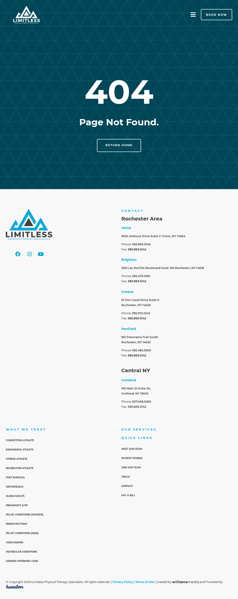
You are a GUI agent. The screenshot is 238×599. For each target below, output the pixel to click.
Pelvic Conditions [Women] (24, 514)
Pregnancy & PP (17, 505)
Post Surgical (15, 477)
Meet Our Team (131, 448)
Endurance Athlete (19, 449)
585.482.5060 (141, 350)
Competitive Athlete (20, 440)
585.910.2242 (141, 313)
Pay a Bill (128, 495)
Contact (127, 486)
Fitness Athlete (16, 458)
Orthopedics (14, 486)
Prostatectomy (16, 523)
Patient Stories (131, 458)
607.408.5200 (141, 401)
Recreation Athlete (19, 468)
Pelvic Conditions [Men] (22, 533)
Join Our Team (131, 467)
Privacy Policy (122, 582)
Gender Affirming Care (22, 561)
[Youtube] (41, 254)
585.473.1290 (141, 276)
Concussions (14, 542)
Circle (125, 476)
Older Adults (15, 496)
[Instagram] (29, 254)
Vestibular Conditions (21, 551)
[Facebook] (18, 254)
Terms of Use (144, 582)
